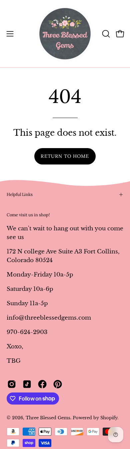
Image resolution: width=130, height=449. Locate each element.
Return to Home (65, 156)
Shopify (108, 417)
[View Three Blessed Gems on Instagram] (12, 384)
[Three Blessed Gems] (65, 33)
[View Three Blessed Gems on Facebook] (42, 384)
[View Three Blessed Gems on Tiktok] (27, 384)
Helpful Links (20, 194)
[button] (105, 33)
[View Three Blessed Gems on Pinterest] (58, 384)
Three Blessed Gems (48, 417)
